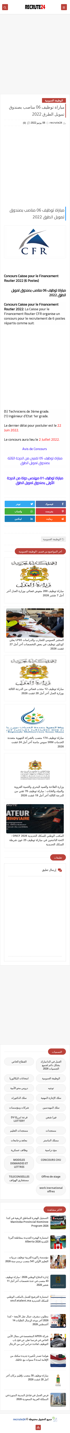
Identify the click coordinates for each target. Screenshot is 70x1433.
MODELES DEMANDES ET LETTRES (19, 1163)
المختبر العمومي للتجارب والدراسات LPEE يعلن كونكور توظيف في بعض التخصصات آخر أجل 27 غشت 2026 (37, 644)
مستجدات (51, 1130)
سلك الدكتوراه (19, 1098)
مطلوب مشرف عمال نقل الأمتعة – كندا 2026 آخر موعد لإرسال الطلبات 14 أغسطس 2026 (27, 1320)
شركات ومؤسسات (19, 1107)
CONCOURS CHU (51, 1160)
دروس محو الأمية (19, 1088)
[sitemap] (38, 1427)
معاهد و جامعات (19, 1140)
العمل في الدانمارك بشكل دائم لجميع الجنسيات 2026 (51, 1065)
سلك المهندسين (51, 1107)
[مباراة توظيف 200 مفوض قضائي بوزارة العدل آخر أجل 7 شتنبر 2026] (35, 574)
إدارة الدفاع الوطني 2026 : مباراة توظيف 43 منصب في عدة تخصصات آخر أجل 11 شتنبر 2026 (27, 1281)
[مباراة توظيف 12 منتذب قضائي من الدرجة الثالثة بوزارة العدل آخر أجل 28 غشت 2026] (35, 672)
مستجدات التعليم (19, 1130)
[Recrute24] (32, 1427)
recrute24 (19, 1419)
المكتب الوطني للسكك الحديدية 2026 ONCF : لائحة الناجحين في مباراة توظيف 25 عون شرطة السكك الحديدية (36, 840)
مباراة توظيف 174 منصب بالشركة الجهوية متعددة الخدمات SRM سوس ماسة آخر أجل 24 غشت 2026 (36, 742)
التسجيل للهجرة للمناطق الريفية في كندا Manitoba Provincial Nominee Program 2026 (27, 1221)
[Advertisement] (35, 56)
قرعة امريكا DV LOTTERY (19, 1119)
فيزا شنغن (51, 1117)
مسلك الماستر (51, 1140)
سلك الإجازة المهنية (51, 1098)
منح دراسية (51, 1150)
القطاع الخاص (19, 1061)
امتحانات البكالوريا (19, 1078)
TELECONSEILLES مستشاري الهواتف (19, 1178)
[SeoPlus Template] (54, 1419)
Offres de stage (50, 1176)
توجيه (51, 1088)
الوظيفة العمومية (54, 100)
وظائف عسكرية (19, 1150)
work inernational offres (51, 1189)
